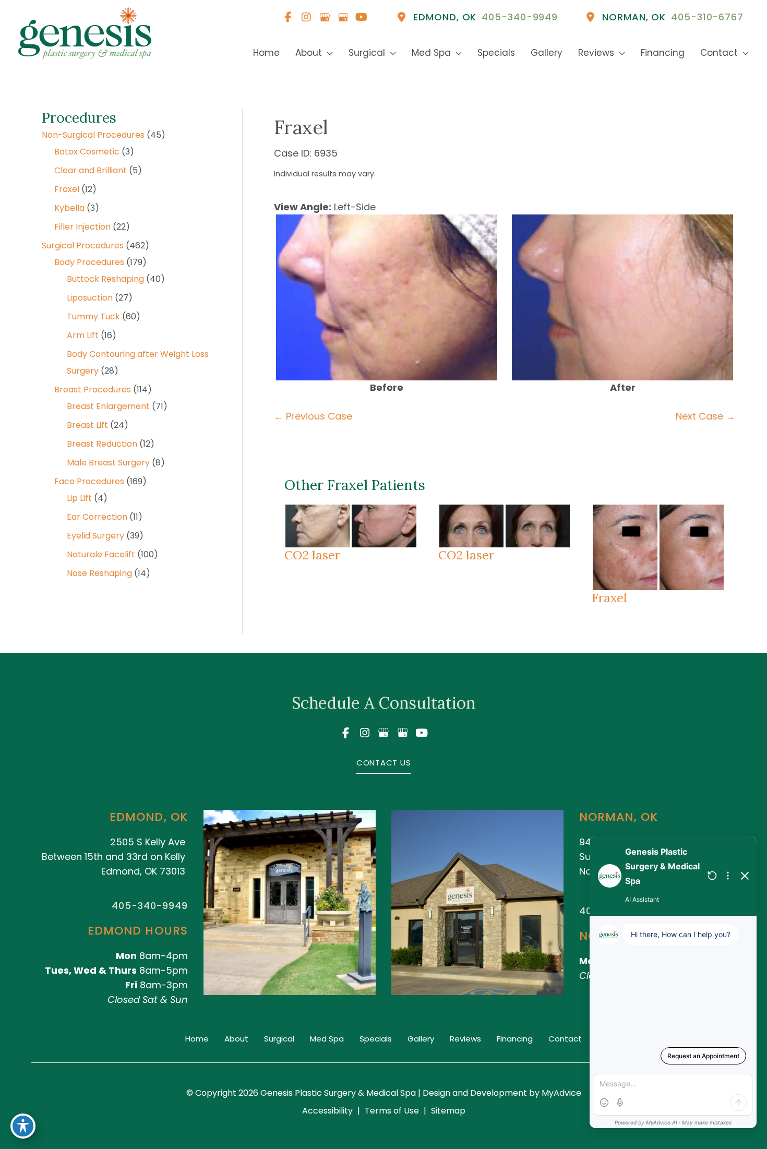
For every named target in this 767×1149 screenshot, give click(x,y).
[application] (327, 53)
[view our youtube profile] (361, 17)
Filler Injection (82, 227)
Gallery (421, 1038)
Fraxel (66, 189)
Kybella (69, 208)
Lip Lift (79, 498)
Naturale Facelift (101, 554)
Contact (565, 1038)
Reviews (465, 1038)
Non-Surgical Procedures (93, 135)
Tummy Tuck (93, 316)
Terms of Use (392, 1111)
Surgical (279, 1038)
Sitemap (448, 1111)
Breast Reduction (102, 444)
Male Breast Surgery (108, 463)
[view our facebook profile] (288, 17)
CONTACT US (383, 762)
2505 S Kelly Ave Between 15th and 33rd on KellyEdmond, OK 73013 (113, 856)
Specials (375, 1038)
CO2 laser (312, 554)
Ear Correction (97, 517)
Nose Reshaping (99, 573)
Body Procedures (89, 262)
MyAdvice (560, 1093)
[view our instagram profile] (306, 17)
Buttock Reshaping (105, 279)
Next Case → (705, 416)
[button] (383, 762)
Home (197, 1038)
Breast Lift (87, 425)
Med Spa (327, 1038)
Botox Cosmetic (86, 152)
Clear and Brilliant (90, 170)
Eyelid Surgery (95, 536)
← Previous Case (313, 416)
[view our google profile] (324, 17)
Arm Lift (83, 335)
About (236, 1038)
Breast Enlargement (108, 406)
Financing (515, 1038)
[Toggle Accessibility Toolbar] (22, 1126)
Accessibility (327, 1111)
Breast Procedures (92, 390)
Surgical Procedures (83, 246)
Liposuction (90, 298)
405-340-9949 (150, 905)
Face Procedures (89, 481)
